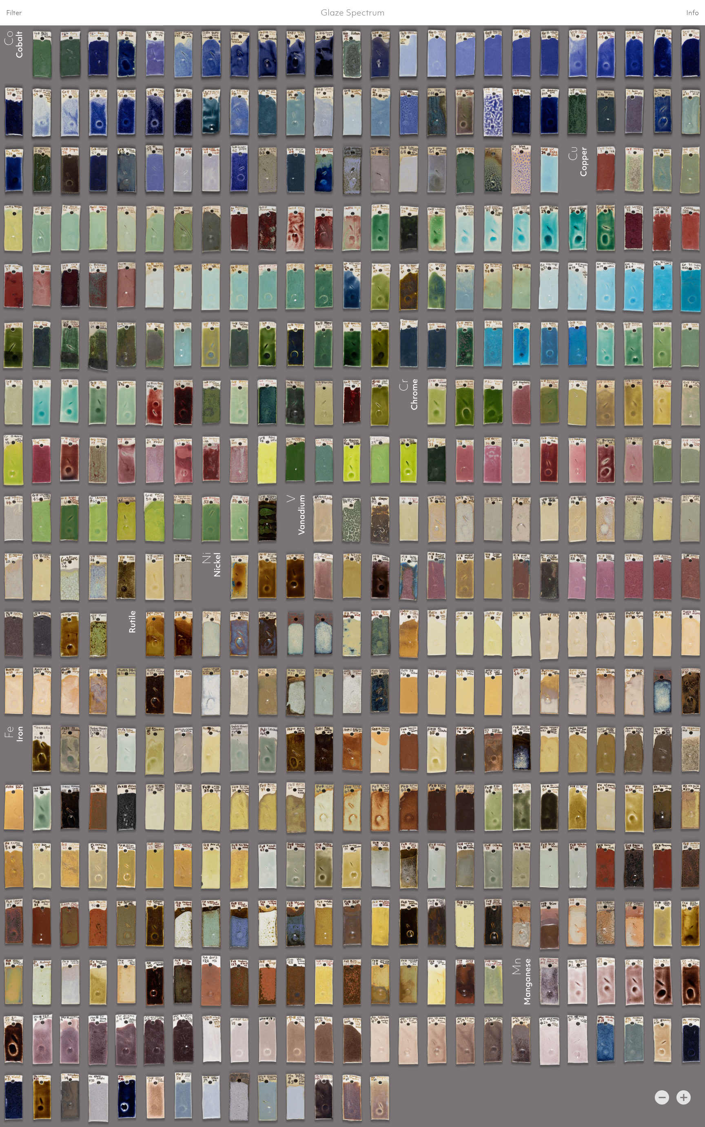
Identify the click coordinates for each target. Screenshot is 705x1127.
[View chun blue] (380, 866)
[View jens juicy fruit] (127, 982)
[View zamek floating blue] (268, 692)
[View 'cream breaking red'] (465, 924)
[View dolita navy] (14, 170)
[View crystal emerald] (465, 344)
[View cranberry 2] (522, 403)
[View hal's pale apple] (240, 692)
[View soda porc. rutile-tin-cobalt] (211, 170)
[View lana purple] (634, 113)
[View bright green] (550, 403)
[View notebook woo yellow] (70, 866)
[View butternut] (127, 576)
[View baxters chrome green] (352, 460)
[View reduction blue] (606, 1040)
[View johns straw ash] (663, 924)
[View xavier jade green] (155, 344)
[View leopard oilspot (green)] (211, 924)
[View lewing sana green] (691, 170)
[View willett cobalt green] (578, 113)
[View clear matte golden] (155, 1098)
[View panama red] (268, 228)
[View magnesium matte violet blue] (183, 1098)
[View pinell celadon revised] (268, 866)
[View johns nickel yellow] (493, 576)
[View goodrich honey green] (296, 344)
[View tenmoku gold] (70, 808)
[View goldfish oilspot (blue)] (296, 924)
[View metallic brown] (324, 924)
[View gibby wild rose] (493, 750)
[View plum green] (324, 403)
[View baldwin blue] (550, 113)
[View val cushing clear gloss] (578, 55)
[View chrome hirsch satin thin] (380, 460)
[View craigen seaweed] (691, 750)
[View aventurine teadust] (70, 1098)
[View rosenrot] (240, 228)
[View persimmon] (663, 866)
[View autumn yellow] (42, 982)
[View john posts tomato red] (155, 982)
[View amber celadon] (324, 866)
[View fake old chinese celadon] (14, 403)
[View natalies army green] (296, 460)
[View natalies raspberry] (42, 460)
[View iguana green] (183, 344)
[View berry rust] (606, 866)
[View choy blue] (522, 866)
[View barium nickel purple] (578, 576)
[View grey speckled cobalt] (465, 113)
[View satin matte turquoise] (550, 344)
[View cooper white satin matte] (183, 55)
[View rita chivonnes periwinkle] (409, 113)
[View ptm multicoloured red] (70, 924)
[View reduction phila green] (352, 692)
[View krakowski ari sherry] (606, 808)
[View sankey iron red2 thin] (98, 808)
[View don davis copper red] (155, 403)
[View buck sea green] (663, 344)
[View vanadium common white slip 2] (691, 518)
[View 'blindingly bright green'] (437, 460)
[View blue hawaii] (409, 344)
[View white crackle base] (550, 286)
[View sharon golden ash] (634, 808)
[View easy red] (296, 228)
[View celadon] (437, 866)
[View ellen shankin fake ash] (127, 866)
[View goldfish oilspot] (268, 924)
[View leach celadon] (296, 866)
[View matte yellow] (465, 576)
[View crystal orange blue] (240, 576)
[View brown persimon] (437, 924)
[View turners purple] (240, 170)
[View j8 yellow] (409, 692)
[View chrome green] (98, 518)
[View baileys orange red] (352, 982)
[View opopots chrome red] (98, 460)
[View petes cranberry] (691, 228)
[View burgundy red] (211, 460)
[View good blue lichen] (127, 170)
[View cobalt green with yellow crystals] (211, 403)
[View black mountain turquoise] (324, 460)
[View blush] (127, 460)
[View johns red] (42, 286)
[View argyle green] (268, 403)
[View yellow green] (211, 344)
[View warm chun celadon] (70, 403)
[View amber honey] (42, 1098)
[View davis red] (211, 982)
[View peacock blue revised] (691, 113)
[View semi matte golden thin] (409, 982)
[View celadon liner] (578, 866)
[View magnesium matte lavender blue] (155, 170)
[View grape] (70, 170)
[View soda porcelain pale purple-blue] (296, 1098)
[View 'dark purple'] (98, 1098)
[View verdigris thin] (14, 228)
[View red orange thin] (268, 982)
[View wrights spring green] (127, 518)
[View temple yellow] (98, 866)
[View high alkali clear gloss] (465, 228)
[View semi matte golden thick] (14, 982)
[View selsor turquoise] (522, 344)
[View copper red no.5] (634, 228)
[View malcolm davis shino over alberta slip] (606, 924)
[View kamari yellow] (14, 866)
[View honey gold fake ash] (409, 924)
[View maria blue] (352, 634)
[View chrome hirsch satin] (42, 518)
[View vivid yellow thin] (437, 982)
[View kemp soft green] (324, 344)
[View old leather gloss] (155, 692)
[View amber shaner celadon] (98, 750)
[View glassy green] (268, 344)
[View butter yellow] (465, 692)
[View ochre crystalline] (324, 518)
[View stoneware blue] (98, 170)
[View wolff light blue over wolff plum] (296, 692)
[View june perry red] (550, 460)
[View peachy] (663, 1040)
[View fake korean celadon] (98, 403)
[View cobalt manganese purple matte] (127, 1098)
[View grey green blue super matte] (324, 170)
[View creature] (70, 576)
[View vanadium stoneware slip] (663, 518)
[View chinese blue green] (634, 344)
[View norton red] (14, 286)
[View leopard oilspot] (183, 924)
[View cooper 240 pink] (465, 460)
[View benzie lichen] (352, 55)
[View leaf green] (380, 403)
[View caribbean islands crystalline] (437, 228)
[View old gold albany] (691, 808)
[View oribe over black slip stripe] (70, 344)
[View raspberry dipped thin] (578, 460)
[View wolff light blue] (324, 692)
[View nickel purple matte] (380, 576)
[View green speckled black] (240, 344)
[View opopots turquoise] (127, 403)
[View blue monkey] (522, 113)
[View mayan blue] (42, 170)
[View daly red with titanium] (70, 286)
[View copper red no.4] (663, 228)
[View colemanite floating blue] (380, 692)
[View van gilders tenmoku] (296, 982)
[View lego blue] (437, 113)
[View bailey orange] (663, 808)
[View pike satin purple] (155, 55)
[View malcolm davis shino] (578, 924)
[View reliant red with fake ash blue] (70, 460)
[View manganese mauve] (352, 1098)
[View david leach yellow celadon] (98, 982)
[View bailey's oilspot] (352, 924)
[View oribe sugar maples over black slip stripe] (296, 403)
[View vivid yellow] (14, 808)
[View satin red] (606, 170)
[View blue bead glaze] (493, 113)
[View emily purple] (98, 55)
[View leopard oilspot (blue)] (240, 924)
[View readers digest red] (240, 982)
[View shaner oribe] (127, 344)
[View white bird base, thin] (691, 403)
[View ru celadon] (70, 750)
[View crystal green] (98, 228)
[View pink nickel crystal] (522, 576)
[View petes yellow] (268, 460)
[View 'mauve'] (70, 634)
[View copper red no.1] (127, 286)
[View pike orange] (183, 692)
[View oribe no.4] (42, 344)
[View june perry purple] (155, 460)
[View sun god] (42, 866)
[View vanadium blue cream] (155, 576)
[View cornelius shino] (522, 924)
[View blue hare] (380, 634)
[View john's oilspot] (127, 808)
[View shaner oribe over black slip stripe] (98, 344)
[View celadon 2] (493, 866)
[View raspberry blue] (663, 113)
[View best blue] (550, 866)
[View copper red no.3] (352, 403)
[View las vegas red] (183, 403)
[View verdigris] (634, 170)
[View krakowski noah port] (155, 924)
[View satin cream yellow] (211, 692)
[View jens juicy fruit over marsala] (380, 982)
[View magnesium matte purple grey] (183, 170)
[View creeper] (380, 518)
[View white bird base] (409, 55)
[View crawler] (352, 518)
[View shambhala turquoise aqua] (42, 228)
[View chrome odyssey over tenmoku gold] (268, 518)
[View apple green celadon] (465, 866)
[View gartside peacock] (409, 228)
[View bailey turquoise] (380, 228)
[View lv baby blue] (550, 170)
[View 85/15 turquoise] (42, 403)
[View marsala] (465, 750)
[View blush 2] (324, 228)
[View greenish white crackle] (240, 403)
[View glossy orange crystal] (691, 924)
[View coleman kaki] (14, 924)
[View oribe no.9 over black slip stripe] (14, 344)
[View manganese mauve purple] (380, 1098)
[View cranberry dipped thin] (183, 460)
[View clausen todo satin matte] (42, 113)
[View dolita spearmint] (380, 344)
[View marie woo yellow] (155, 866)
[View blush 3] (352, 228)
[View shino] (550, 924)
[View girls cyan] (578, 344)
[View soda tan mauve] (70, 982)
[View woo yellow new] (493, 982)
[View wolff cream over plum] (522, 750)
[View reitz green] (42, 55)
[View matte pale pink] (522, 692)
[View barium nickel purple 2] (437, 576)
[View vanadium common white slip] (634, 518)
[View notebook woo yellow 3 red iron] (183, 866)
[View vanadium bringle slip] (493, 518)
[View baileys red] (42, 924)
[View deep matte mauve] (324, 576)
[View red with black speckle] (409, 750)
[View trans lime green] (409, 460)
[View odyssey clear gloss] (437, 403)
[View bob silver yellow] (183, 576)
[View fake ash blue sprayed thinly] (493, 170)
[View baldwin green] (663, 170)
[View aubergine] (691, 1040)
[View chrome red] (240, 460)
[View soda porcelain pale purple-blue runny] (211, 1098)
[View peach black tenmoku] (493, 924)
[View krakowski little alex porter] (127, 924)
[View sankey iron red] (465, 982)
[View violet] (14, 1098)
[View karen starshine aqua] (70, 228)
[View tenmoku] (42, 750)
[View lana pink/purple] (409, 576)
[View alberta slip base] (155, 634)
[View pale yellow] (211, 866)
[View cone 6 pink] (522, 460)
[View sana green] (691, 344)
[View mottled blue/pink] (634, 1040)
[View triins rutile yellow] (493, 692)
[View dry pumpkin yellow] (437, 692)
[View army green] (127, 55)
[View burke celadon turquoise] (606, 344)
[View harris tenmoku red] (183, 982)
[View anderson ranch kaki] (691, 866)
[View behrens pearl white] (127, 692)
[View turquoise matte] (493, 344)
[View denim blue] (606, 113)
